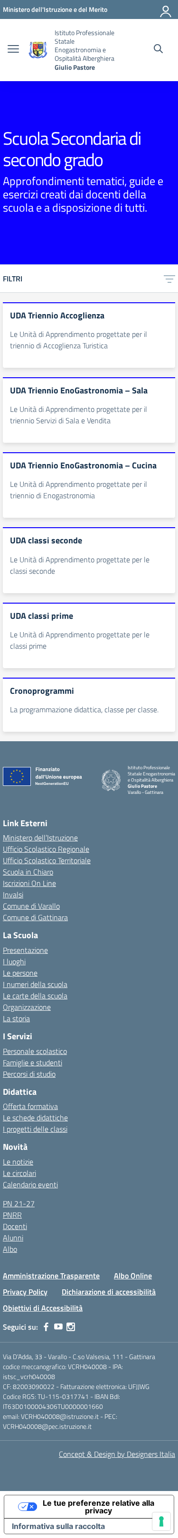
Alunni (13, 1237)
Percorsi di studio (29, 1074)
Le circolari (19, 1173)
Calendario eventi (30, 1184)
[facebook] (46, 1327)
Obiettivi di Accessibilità (43, 1308)
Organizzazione (27, 1007)
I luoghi (14, 961)
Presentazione (25, 950)
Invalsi (13, 894)
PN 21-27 (19, 1203)
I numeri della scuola (35, 984)
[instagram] (70, 1327)
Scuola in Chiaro (28, 871)
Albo (10, 1249)
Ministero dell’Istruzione (40, 837)
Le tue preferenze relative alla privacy (98, 1506)
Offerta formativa (30, 1106)
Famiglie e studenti (32, 1062)
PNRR (12, 1215)
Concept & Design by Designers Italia (117, 1454)
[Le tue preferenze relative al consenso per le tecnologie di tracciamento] (161, 1521)
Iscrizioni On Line (29, 883)
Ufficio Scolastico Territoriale (47, 860)
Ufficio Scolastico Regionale (46, 849)
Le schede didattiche (35, 1117)
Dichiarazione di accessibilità (109, 1291)
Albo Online (133, 1275)
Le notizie (18, 1161)
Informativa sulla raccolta (58, 1526)
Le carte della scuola (35, 995)
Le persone (20, 973)
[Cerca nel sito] (158, 50)
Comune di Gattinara (35, 917)
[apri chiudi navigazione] (13, 50)
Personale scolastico (35, 1051)
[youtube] (58, 1327)
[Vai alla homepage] (37, 50)
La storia (16, 1018)
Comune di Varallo (31, 906)
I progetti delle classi (35, 1129)
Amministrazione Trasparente (51, 1275)
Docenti (15, 1226)
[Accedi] (166, 9)
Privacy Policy (25, 1291)
